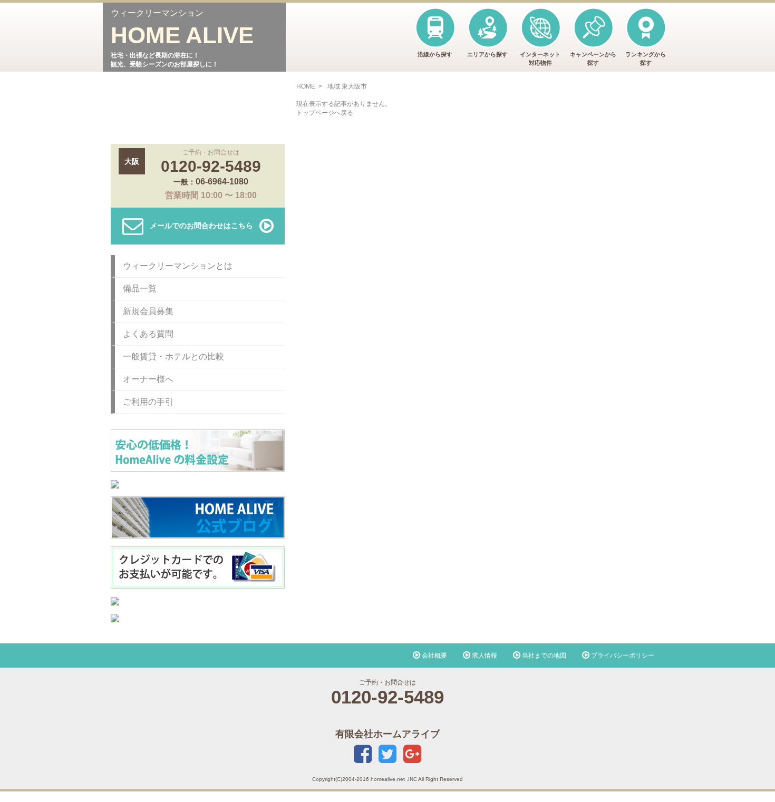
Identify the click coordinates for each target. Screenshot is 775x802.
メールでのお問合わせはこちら (201, 225)
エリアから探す (487, 54)
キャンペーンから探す (593, 58)
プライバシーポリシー (621, 655)
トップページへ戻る (324, 112)
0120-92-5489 (211, 166)
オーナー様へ (148, 379)
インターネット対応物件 (540, 58)
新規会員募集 (148, 311)
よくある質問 (148, 333)
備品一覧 (140, 288)
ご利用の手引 (148, 401)
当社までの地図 (543, 655)
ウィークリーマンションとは (177, 265)
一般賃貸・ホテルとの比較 (173, 356)
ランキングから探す (645, 58)
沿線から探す (435, 54)
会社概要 (433, 655)
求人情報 (483, 655)
